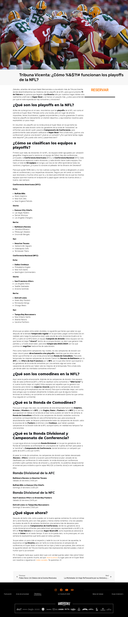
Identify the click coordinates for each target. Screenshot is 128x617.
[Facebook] (61, 589)
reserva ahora (52, 557)
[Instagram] (55, 589)
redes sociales (42, 560)
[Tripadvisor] (72, 589)
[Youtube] (66, 589)
